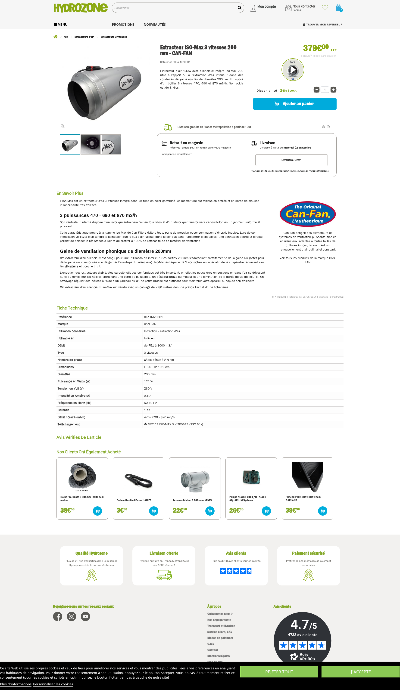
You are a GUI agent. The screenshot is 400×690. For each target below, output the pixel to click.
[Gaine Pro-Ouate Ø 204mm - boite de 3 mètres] (82, 477)
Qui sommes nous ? (220, 614)
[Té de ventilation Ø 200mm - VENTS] (195, 481)
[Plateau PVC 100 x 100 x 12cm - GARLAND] (307, 477)
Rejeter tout (279, 672)
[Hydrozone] (80, 7)
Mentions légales (218, 656)
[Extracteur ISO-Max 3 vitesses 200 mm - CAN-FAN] (70, 144)
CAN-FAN (150, 324)
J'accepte (361, 672)
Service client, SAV (219, 632)
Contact (212, 650)
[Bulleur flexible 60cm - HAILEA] (138, 481)
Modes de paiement (220, 638)
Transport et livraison (221, 626)
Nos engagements (219, 620)
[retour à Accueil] (55, 37)
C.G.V (210, 644)
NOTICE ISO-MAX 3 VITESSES (168, 424)
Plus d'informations (15, 684)
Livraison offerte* (291, 160)
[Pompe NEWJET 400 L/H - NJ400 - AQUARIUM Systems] (251, 477)
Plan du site (215, 662)
